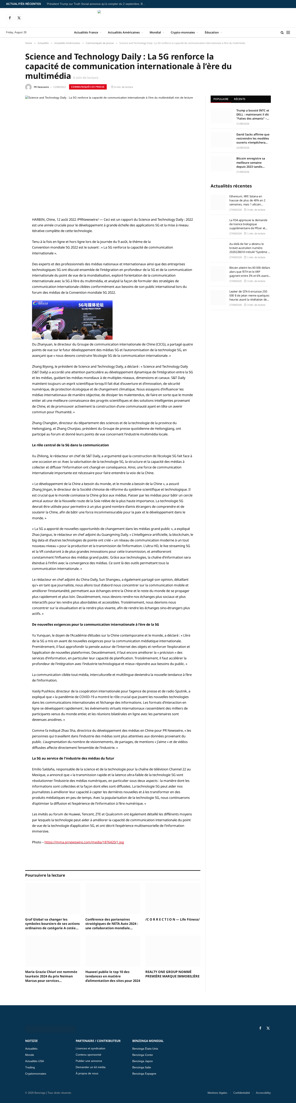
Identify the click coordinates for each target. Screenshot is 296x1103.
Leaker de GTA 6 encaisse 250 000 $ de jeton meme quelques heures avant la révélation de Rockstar (249, 295)
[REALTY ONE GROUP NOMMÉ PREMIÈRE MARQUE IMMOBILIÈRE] (172, 951)
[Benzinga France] (148, 17)
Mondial (155, 32)
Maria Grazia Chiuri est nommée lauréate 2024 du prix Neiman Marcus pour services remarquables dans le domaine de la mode (51, 976)
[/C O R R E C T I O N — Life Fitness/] (172, 898)
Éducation (212, 32)
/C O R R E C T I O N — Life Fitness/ (172, 919)
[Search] (282, 32)
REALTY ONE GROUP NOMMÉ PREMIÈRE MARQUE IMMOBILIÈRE (172, 974)
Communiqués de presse (88, 86)
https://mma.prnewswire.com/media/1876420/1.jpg (84, 842)
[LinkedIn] (11, 251)
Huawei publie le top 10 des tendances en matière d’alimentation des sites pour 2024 (112, 976)
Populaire (220, 99)
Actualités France (86, 32)
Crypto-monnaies (183, 32)
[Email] (11, 271)
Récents (239, 99)
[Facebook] (11, 230)
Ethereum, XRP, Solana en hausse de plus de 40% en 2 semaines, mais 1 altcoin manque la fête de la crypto (247, 200)
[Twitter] (11, 240)
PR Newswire (41, 87)
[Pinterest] (11, 261)
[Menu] (288, 32)
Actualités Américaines (124, 32)
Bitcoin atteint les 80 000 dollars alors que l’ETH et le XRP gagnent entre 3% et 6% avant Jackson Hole (249, 272)
